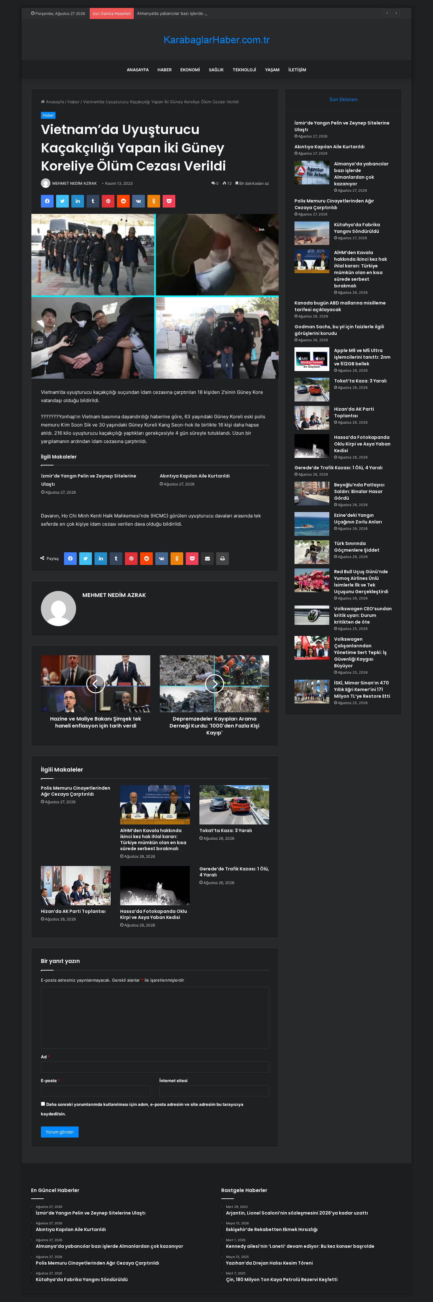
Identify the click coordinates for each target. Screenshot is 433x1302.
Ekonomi (190, 69)
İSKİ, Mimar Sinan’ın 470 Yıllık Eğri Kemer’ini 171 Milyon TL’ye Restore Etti (362, 689)
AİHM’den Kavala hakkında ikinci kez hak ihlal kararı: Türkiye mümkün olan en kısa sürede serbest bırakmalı (153, 839)
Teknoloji (244, 69)
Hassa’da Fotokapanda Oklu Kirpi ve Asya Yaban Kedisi (153, 914)
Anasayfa (138, 69)
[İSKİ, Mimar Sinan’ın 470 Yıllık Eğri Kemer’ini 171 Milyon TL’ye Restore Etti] (311, 691)
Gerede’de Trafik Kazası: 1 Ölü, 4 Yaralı (234, 872)
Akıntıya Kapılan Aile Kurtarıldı (195, 476)
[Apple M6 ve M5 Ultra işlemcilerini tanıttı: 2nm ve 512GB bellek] (311, 359)
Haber (164, 69)
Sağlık (216, 69)
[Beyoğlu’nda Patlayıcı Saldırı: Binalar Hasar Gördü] (311, 493)
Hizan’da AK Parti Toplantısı (73, 911)
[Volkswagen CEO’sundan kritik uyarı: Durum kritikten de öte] (311, 615)
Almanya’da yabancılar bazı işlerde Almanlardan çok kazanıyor (197, 13)
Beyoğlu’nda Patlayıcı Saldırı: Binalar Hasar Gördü (359, 491)
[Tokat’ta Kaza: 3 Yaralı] (234, 804)
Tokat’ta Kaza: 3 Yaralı (225, 830)
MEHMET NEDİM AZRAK (74, 183)
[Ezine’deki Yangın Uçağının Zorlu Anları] (311, 524)
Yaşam (272, 69)
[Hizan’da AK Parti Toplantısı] (76, 885)
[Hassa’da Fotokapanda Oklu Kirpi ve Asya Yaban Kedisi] (155, 885)
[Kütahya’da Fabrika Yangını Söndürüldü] (311, 233)
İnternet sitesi (173, 1080)
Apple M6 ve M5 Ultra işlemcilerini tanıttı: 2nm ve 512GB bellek (362, 357)
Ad (45, 1056)
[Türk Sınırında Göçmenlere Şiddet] (311, 552)
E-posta (50, 1080)
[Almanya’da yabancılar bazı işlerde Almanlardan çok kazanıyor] (311, 172)
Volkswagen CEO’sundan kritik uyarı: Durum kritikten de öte (363, 615)
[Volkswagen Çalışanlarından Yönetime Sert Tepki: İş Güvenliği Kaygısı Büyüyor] (311, 648)
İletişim (297, 69)
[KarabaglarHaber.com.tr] (216, 40)
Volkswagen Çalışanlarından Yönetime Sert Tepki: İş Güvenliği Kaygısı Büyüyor (360, 652)
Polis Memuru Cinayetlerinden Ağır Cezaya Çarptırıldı (75, 791)
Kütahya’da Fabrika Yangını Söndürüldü (357, 227)
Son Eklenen (343, 99)
